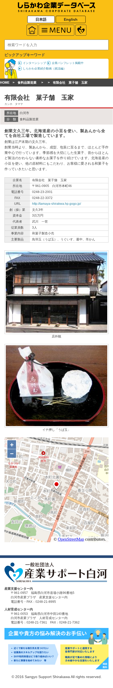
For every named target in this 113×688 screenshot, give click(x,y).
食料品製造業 (27, 82)
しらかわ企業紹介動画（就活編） (44, 68)
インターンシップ (34, 62)
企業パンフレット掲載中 (68, 62)
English (71, 19)
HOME (4, 82)
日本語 (41, 19)
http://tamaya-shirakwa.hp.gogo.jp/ (56, 204)
